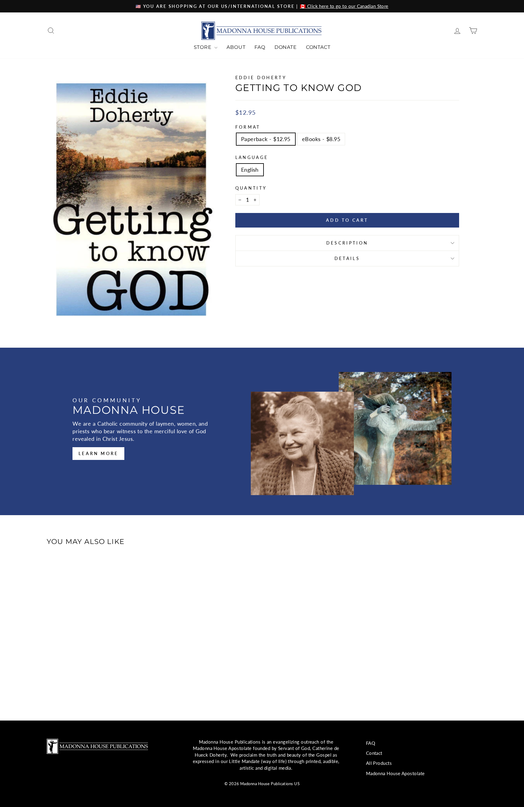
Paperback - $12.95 (266, 139)
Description (347, 242)
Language (251, 157)
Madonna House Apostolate (395, 773)
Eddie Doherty (261, 77)
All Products (379, 763)
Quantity (251, 188)
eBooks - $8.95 (321, 139)
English (250, 169)
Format (247, 127)
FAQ (259, 47)
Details (347, 258)
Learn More (98, 453)
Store (203, 47)
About (236, 47)
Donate (285, 47)
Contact (318, 47)
